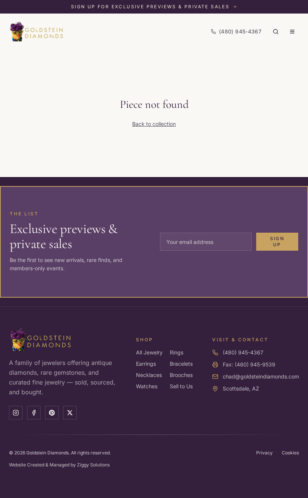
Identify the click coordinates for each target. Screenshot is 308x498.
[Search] (275, 31)
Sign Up (277, 241)
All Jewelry (149, 352)
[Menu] (292, 31)
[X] (70, 412)
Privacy (264, 453)
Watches (146, 386)
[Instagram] (16, 412)
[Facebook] (34, 412)
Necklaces (149, 375)
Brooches (181, 375)
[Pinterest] (52, 412)
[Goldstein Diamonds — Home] (36, 31)
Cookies (290, 453)
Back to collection (154, 124)
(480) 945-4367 (243, 352)
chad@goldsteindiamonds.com (261, 376)
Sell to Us (181, 386)
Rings (176, 352)
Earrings (146, 363)
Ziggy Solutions (93, 465)
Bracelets (181, 363)
